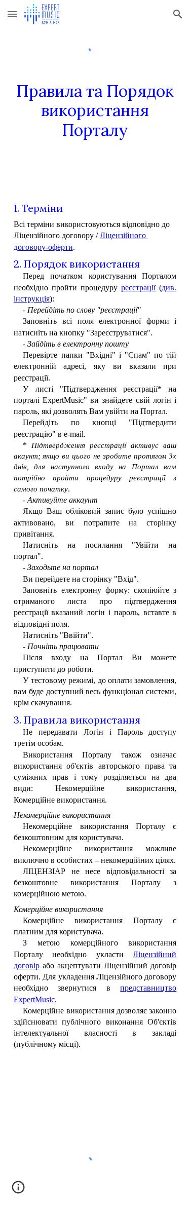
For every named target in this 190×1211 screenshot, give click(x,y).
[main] (95, 120)
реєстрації (138, 287)
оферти (60, 247)
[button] (12, 14)
